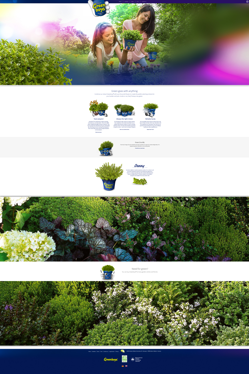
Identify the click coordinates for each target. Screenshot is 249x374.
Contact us (144, 1)
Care (138, 1)
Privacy (117, 351)
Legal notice (111, 351)
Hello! (120, 1)
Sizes (132, 1)
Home (89, 351)
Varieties (126, 1)
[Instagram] (247, 2)
